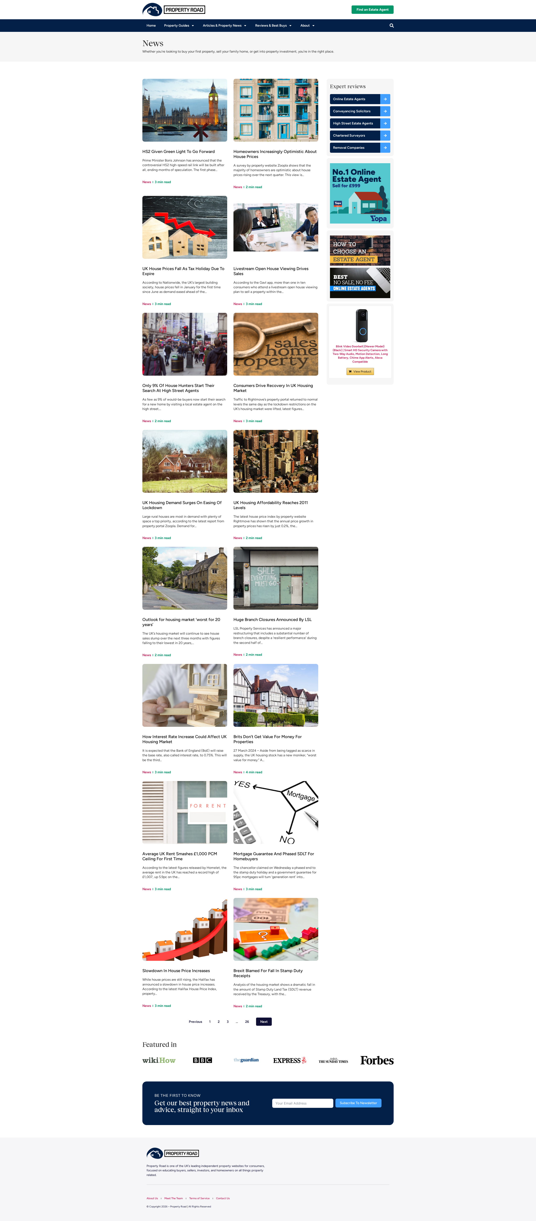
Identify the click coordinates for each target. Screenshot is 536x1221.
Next (264, 1022)
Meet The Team (173, 1198)
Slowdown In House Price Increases (176, 970)
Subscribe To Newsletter (358, 1103)
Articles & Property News (222, 25)
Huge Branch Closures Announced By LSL (272, 619)
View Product (362, 371)
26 (247, 1022)
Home (151, 25)
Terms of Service (199, 1198)
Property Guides (176, 25)
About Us (152, 1198)
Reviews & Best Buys (271, 25)
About (305, 25)
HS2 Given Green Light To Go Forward (178, 151)
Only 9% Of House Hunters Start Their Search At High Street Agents (178, 388)
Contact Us (223, 1198)
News (146, 182)
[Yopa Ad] (360, 222)
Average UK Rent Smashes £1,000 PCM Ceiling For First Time (179, 856)
